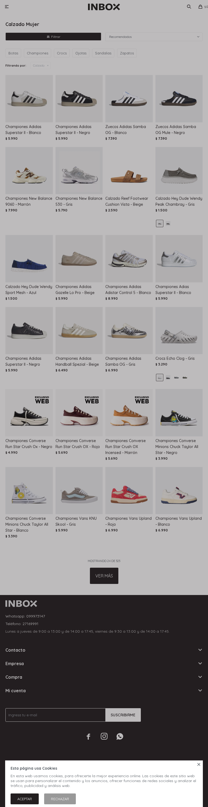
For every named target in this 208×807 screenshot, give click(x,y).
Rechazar (60, 799)
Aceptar (24, 799)
